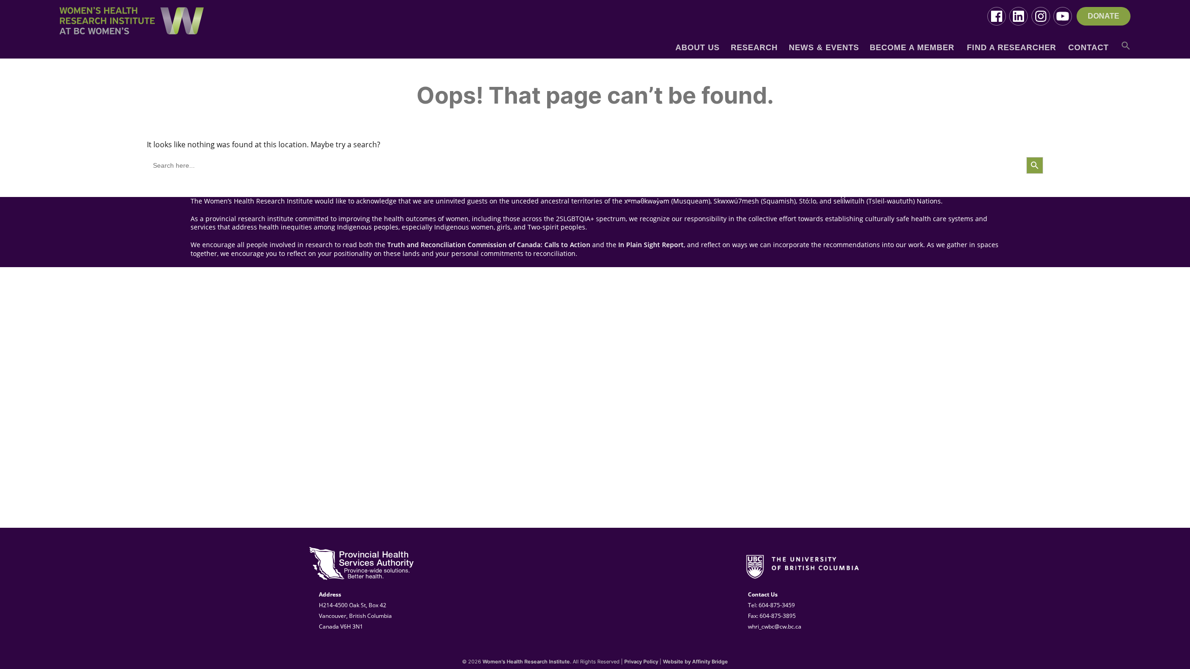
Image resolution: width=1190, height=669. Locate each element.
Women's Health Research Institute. (527, 661)
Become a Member (912, 47)
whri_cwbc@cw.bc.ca (774, 626)
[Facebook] (996, 16)
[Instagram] (1040, 16)
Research (754, 47)
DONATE (1103, 16)
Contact (1088, 47)
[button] (1125, 49)
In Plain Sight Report (651, 245)
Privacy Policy (641, 661)
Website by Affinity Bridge (695, 661)
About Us (697, 47)
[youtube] (1062, 16)
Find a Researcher (1011, 47)
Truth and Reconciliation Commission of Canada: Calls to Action (488, 245)
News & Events (824, 47)
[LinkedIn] (1018, 16)
